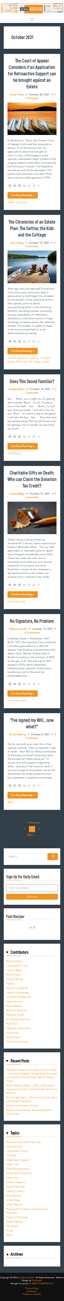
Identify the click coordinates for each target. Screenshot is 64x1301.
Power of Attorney (17, 1217)
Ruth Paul (11, 1024)
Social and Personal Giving (22, 1106)
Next (32, 835)
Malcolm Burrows (16, 1010)
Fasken (10, 984)
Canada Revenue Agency (23, 358)
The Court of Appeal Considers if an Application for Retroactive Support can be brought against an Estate (32, 73)
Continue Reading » (22, 196)
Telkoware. (37, 1280)
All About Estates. (26, 1277)
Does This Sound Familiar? (32, 381)
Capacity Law (14, 1147)
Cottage (44, 358)
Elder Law (12, 1178)
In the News (13, 1200)
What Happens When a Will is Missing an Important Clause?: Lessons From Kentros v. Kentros (32, 1089)
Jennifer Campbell (17, 988)
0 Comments (32, 633)
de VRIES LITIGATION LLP (41, 1283)
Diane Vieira (13, 975)
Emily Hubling (14, 979)
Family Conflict (15, 1191)
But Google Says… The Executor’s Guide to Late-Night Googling (32, 1099)
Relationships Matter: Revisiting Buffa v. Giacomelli (29, 1112)
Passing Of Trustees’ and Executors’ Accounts (27, 1211)
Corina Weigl (14, 970)
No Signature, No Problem (32, 621)
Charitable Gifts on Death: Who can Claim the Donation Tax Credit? (32, 479)
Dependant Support (17, 1160)
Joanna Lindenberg (17, 992)
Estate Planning (17, 362)
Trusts (45, 362)
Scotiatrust (12, 1033)
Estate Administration (19, 1173)
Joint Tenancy (14, 1204)
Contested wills (17, 700)
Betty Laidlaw (14, 961)
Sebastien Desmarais (18, 1028)
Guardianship (14, 1196)
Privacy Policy (32, 1288)
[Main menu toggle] (32, 19)
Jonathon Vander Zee (18, 997)
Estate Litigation (17, 202)
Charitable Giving (16, 1151)
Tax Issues (34, 362)
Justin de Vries (14, 1002)
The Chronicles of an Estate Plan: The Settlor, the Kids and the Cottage (32, 228)
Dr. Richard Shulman (18, 1019)
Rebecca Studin (15, 1015)
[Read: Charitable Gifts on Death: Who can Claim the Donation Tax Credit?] (32, 518)
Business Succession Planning (23, 1142)
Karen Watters (14, 1006)
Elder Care (12, 1164)
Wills (10, 802)
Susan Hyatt (13, 1037)
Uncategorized (16, 601)
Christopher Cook (16, 966)
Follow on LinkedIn (32, 1294)
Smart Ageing (14, 1222)
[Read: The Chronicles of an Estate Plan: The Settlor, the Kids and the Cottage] (32, 267)
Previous (32, 823)
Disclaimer (32, 1291)
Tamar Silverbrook (17, 1042)
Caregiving (14, 453)
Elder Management (17, 1169)
